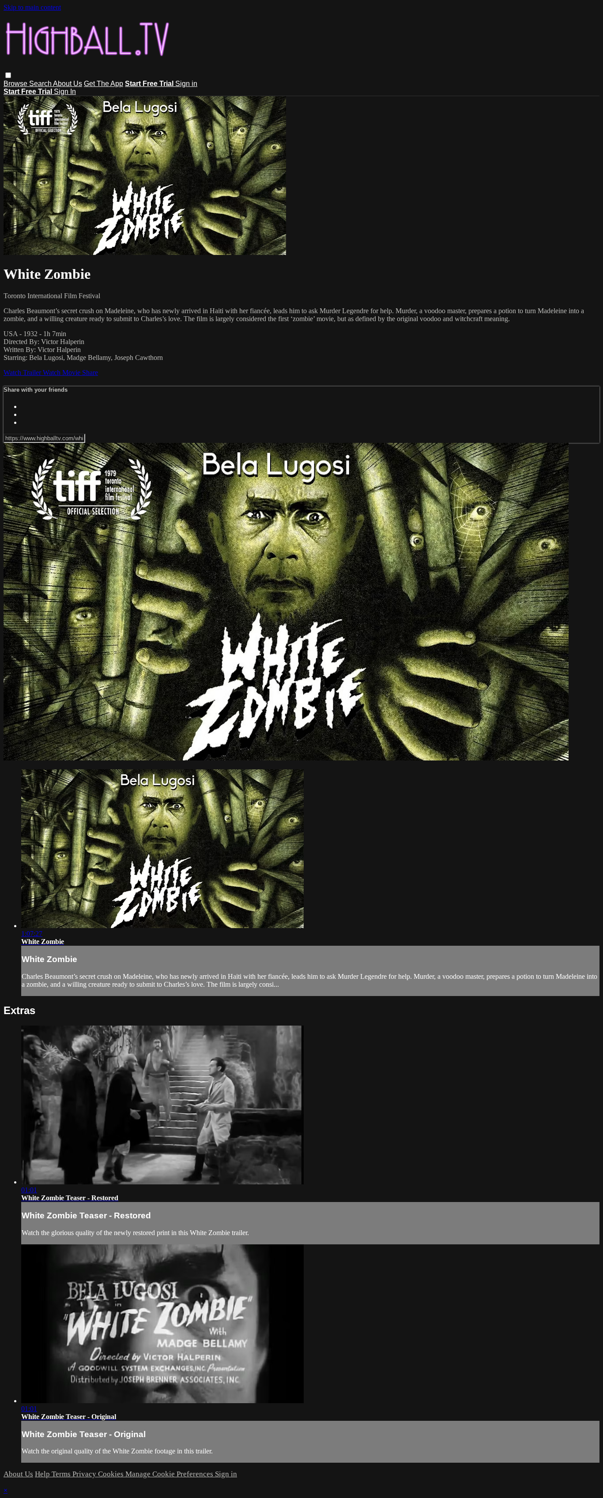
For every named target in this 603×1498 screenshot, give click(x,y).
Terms (62, 1474)
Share (90, 372)
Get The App (103, 83)
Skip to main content (32, 7)
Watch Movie (62, 372)
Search (41, 83)
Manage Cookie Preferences (170, 1474)
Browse (16, 83)
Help (43, 1474)
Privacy (85, 1474)
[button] (8, 75)
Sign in (186, 83)
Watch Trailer (23, 372)
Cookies (111, 1474)
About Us (67, 83)
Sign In (65, 91)
